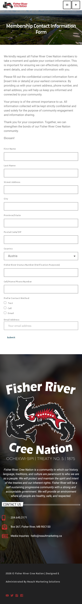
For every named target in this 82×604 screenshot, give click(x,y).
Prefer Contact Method (16, 298)
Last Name (9, 165)
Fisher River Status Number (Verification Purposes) (32, 264)
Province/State (12, 215)
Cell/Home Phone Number (18, 281)
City (6, 198)
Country (8, 248)
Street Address (12, 182)
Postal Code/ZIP (12, 232)
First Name (10, 148)
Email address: (12, 319)
